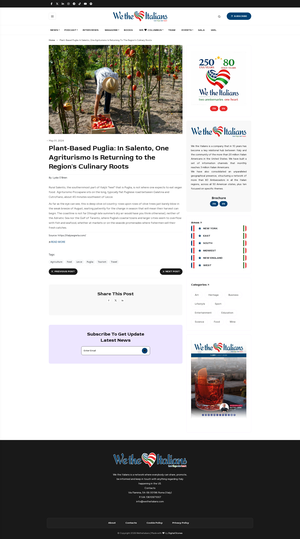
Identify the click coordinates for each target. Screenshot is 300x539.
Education (227, 312)
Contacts (131, 522)
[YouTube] (85, 4)
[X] (57, 4)
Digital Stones (175, 533)
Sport (218, 303)
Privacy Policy (180, 522)
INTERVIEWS (91, 30)
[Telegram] (74, 4)
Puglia (90, 261)
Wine (232, 321)
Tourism (102, 261)
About (112, 522)
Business (233, 294)
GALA (201, 30)
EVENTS (187, 30)
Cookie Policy (154, 522)
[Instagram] (68, 4)
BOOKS (128, 30)
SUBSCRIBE (240, 16)
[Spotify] (91, 4)
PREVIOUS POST (65, 271)
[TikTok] (79, 4)
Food (69, 261)
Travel (114, 261)
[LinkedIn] (63, 4)
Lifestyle (200, 303)
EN (223, 108)
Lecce (79, 261)
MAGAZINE (111, 30)
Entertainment (203, 312)
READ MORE (57, 242)
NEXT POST (172, 271)
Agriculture (56, 261)
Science (199, 321)
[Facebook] (51, 4)
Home (52, 40)
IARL (214, 30)
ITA (214, 108)
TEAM (171, 30)
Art (197, 294)
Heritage (213, 294)
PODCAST (70, 30)
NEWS (54, 30)
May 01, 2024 (56, 140)
